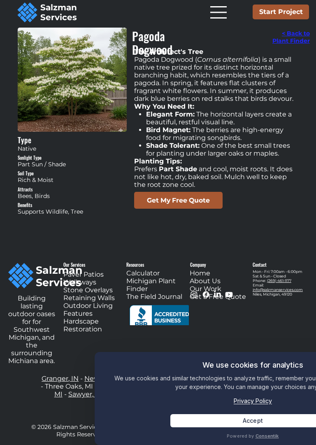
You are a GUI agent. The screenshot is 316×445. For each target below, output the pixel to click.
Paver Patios (85, 274)
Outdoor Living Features (88, 309)
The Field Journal (154, 297)
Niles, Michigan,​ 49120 (272, 294)
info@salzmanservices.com (278, 289)
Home (200, 273)
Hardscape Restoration (82, 325)
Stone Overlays (88, 290)
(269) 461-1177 (279, 280)
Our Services (74, 264)
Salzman (58, 7)
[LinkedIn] (217, 294)
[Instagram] (194, 294)
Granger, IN (60, 378)
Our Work (205, 289)
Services (58, 17)
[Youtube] (229, 294)
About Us (205, 281)
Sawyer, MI (85, 394)
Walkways (79, 282)
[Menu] (219, 12)
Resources (135, 264)
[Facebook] (206, 294)
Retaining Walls (89, 298)
